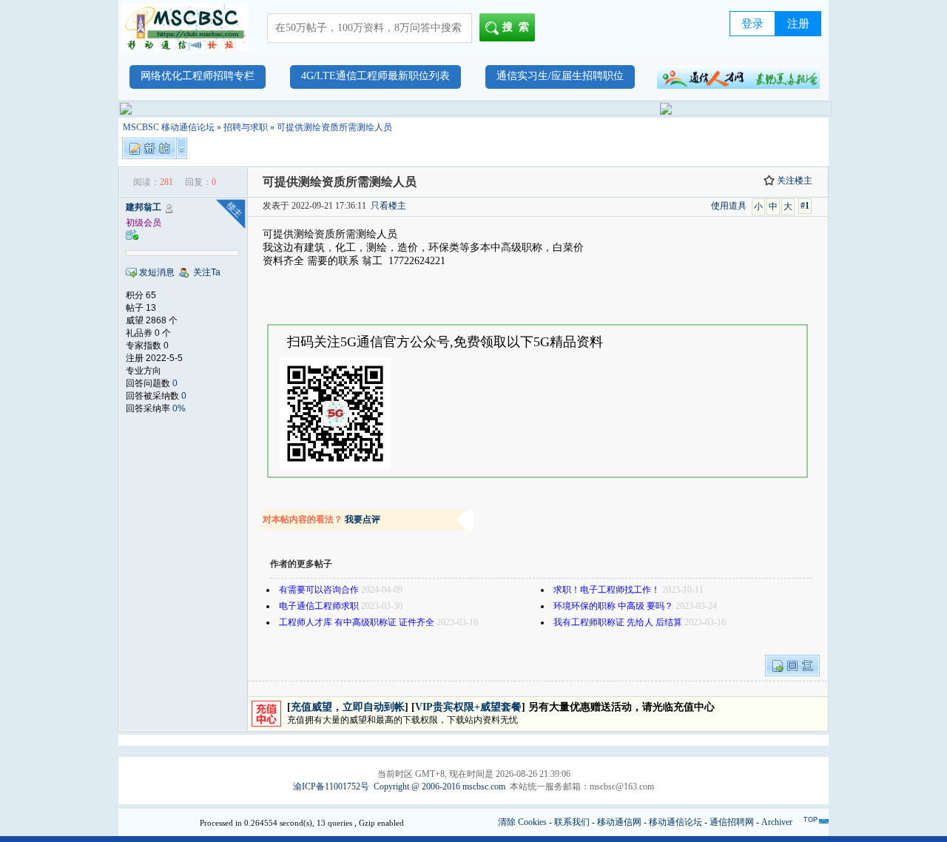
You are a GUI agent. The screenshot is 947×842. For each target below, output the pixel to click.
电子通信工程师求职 (319, 606)
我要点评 (362, 519)
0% (179, 408)
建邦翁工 (143, 207)
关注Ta (206, 272)
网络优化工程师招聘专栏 (198, 75)
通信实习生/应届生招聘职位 (560, 75)
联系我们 (572, 822)
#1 (805, 206)
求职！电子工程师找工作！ (606, 590)
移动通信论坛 (675, 822)
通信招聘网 (732, 822)
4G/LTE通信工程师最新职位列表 (375, 75)
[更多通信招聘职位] (738, 77)
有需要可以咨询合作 (319, 590)
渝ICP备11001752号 (331, 786)
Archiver (776, 822)
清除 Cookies (522, 822)
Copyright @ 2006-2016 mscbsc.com (439, 786)
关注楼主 (794, 180)
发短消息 (157, 272)
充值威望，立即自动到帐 (348, 707)
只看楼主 (388, 206)
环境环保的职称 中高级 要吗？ (613, 606)
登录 (752, 24)
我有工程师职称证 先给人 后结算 (617, 622)
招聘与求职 (245, 127)
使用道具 (729, 206)
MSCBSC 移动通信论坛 (169, 127)
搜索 (518, 27)
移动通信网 (619, 822)
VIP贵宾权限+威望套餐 (468, 707)
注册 (798, 24)
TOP (810, 820)
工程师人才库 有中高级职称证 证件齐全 (356, 622)
